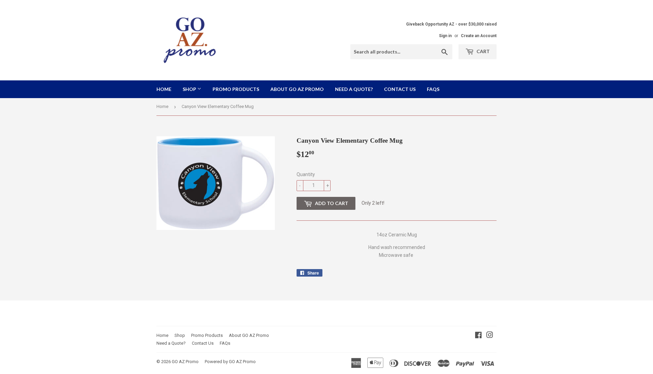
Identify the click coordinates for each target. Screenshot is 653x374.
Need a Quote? (354, 89)
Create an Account (479, 35)
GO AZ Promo (185, 361)
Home (163, 89)
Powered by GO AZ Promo (230, 361)
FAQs (433, 89)
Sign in (445, 35)
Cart (482, 51)
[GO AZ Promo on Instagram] (489, 336)
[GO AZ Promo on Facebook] (478, 336)
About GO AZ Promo (297, 89)
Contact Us (400, 89)
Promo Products (236, 89)
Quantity (306, 174)
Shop (190, 89)
